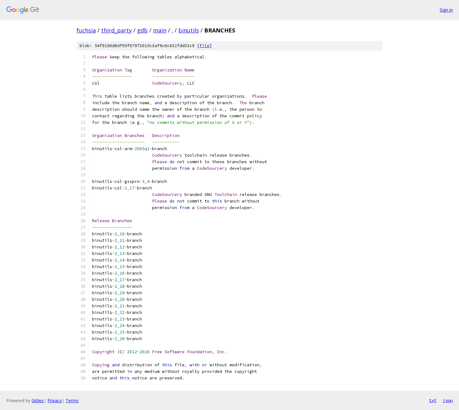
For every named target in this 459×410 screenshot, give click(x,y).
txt (433, 400)
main (159, 30)
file (205, 45)
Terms (72, 400)
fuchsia (86, 30)
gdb (142, 30)
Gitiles (38, 400)
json (448, 400)
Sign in (446, 10)
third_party (116, 30)
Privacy (54, 400)
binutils (188, 30)
